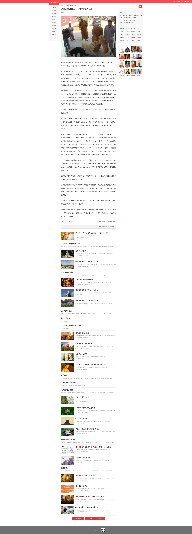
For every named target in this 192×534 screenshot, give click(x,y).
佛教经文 (54, 19)
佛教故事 (54, 13)
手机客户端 (111, 226)
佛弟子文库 (64, 5)
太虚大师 (139, 75)
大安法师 (127, 60)
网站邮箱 (106, 226)
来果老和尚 (127, 75)
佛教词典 (54, 25)
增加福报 (133, 37)
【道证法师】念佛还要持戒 (126, 22)
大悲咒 (138, 28)
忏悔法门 (122, 34)
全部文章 (54, 28)
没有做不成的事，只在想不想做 (127, 20)
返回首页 (100, 518)
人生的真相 (122, 12)
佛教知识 (54, 22)
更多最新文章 (78, 518)
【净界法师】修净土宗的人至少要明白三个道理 (131, 15)
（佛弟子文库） (97, 530)
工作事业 (122, 37)
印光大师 (127, 52)
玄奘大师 (133, 52)
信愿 (139, 31)
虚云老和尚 (139, 60)
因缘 (128, 40)
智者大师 (122, 52)
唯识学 (133, 34)
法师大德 (54, 16)
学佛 (133, 40)
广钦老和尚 (139, 52)
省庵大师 (122, 75)
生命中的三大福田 (69, 222)
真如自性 (133, 28)
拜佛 (122, 31)
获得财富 (139, 34)
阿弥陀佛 (54, 37)
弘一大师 (139, 67)
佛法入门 (54, 31)
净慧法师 (127, 67)
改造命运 (128, 31)
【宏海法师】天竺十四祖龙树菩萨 (127, 17)
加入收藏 (173, 1)
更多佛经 (89, 518)
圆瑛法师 (133, 67)
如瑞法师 (133, 60)
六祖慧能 (122, 60)
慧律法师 (122, 67)
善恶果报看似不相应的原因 (109, 222)
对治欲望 (133, 31)
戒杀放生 (139, 40)
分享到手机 (101, 226)
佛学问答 (54, 34)
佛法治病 (122, 28)
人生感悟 (139, 37)
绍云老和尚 (133, 75)
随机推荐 (54, 10)
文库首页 (54, 7)
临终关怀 (128, 28)
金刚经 (127, 34)
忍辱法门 (122, 40)
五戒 (128, 37)
